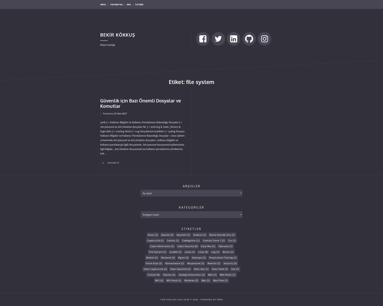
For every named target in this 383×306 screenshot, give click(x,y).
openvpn (199, 257)
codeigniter (191, 240)
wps (206, 280)
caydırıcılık (155, 240)
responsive (195, 263)
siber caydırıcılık (155, 269)
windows (191, 280)
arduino (199, 234)
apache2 (183, 234)
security (230, 263)
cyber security (187, 246)
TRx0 (220, 299)
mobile (152, 257)
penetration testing (223, 257)
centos (173, 240)
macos (228, 252)
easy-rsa (208, 246)
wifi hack (174, 280)
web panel (227, 274)
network (168, 257)
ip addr (175, 252)
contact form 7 (214, 240)
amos (153, 234)
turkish (153, 274)
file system (157, 252)
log (215, 252)
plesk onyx (154, 263)
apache (167, 234)
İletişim (139, 4)
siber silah (220, 269)
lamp (190, 252)
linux (203, 252)
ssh (235, 269)
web (212, 274)
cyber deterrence (162, 246)
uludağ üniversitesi (192, 274)
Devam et (114, 162)
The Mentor (116, 4)
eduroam (226, 246)
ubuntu (169, 274)
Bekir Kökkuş (117, 35)
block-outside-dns (222, 234)
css (232, 240)
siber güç (201, 269)
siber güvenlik (180, 269)
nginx (183, 257)
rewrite (214, 263)
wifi (159, 280)
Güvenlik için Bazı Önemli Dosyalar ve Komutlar (140, 103)
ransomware (174, 263)
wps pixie (220, 280)
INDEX (103, 4)
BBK (129, 4)
